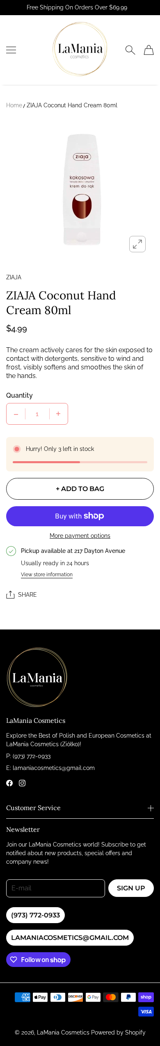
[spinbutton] (37, 413)
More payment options (80, 535)
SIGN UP (131, 888)
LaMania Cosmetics (63, 1032)
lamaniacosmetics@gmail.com (70, 937)
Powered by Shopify (118, 1032)
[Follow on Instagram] (22, 783)
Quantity (19, 395)
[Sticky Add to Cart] (141, 1025)
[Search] (130, 50)
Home (14, 105)
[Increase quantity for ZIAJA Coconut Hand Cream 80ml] (58, 413)
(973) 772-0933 (35, 915)
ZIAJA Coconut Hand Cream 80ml (72, 105)
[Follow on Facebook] (9, 783)
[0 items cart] (149, 50)
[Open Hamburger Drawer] (11, 50)
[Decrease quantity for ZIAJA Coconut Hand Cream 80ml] (16, 413)
